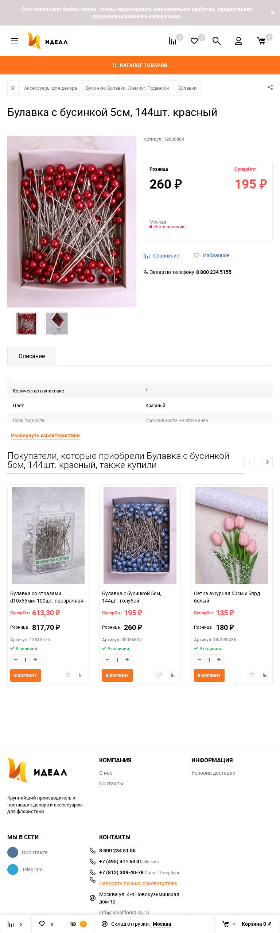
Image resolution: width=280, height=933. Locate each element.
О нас (105, 772)
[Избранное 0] (194, 41)
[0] (261, 40)
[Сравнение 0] (172, 40)
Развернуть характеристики (45, 435)
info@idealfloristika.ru (124, 912)
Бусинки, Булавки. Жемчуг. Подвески (127, 88)
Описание (32, 356)
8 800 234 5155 (214, 272)
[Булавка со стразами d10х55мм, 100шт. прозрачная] (48, 536)
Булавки (187, 88)
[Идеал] (47, 771)
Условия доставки (213, 772)
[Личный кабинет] (238, 41)
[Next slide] (267, 462)
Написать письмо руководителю (138, 883)
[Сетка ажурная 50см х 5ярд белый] (232, 536)
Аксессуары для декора (50, 88)
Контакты (111, 783)
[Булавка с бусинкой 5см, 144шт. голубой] (140, 536)
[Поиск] (217, 41)
